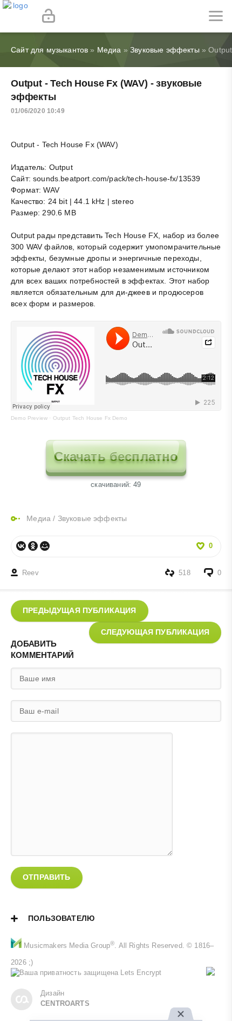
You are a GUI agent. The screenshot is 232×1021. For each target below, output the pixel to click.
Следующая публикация (155, 632)
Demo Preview (29, 418)
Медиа (38, 518)
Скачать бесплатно (116, 456)
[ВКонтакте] (21, 546)
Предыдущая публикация (80, 610)
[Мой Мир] (45, 546)
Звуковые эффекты (92, 518)
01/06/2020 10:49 (38, 111)
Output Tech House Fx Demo (90, 418)
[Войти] (48, 16)
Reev (30, 573)
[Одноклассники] (33, 546)
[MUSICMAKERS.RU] (16, 16)
